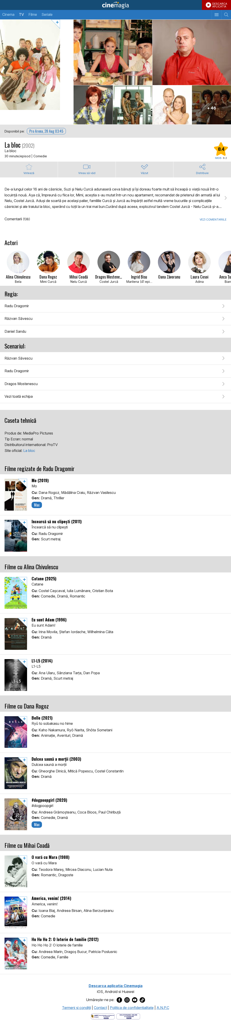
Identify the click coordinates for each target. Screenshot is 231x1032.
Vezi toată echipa (19, 396)
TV (21, 14)
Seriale (47, 14)
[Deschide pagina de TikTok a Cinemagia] (142, 1000)
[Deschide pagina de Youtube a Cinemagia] (134, 1000)
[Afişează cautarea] (226, 14)
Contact (100, 1007)
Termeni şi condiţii (76, 1007)
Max (36, 505)
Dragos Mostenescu (21, 383)
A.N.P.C (163, 1007)
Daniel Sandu (15, 331)
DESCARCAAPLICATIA (219, 5)
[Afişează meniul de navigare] (216, 14)
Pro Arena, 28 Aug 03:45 (46, 131)
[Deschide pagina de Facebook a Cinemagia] (119, 1000)
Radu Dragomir (17, 306)
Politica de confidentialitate (132, 1007)
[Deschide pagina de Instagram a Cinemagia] (127, 1000)
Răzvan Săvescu (18, 318)
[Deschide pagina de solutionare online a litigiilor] (128, 1016)
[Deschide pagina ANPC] (103, 1016)
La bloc (29, 450)
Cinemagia (115, 5)
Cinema (8, 14)
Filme (32, 14)
